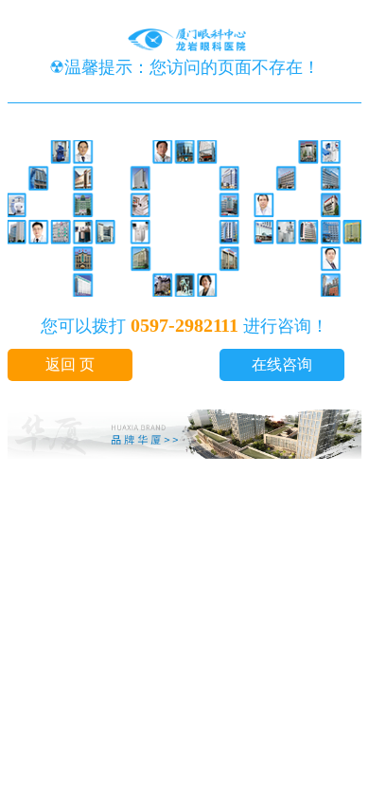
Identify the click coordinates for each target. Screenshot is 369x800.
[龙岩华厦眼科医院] (184, 45)
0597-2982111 (184, 325)
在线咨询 (282, 364)
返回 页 (70, 364)
